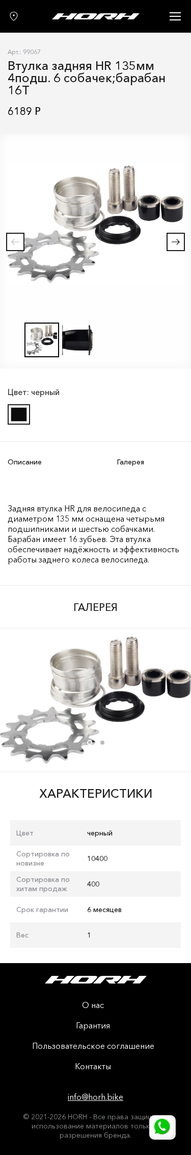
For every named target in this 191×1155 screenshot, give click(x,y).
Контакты (93, 1067)
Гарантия (93, 1026)
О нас (93, 1005)
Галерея (130, 461)
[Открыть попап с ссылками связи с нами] (162, 1127)
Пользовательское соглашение (93, 1046)
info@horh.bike (95, 1097)
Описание (25, 461)
